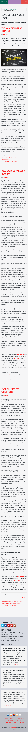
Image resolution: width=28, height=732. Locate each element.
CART (25, 2)
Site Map (22, 722)
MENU (5, 2)
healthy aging (15, 597)
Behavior (4, 157)
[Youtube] (11, 625)
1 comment (6, 161)
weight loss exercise (17, 375)
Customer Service (19, 718)
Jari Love (5, 34)
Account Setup (7, 722)
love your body (18, 599)
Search (15, 722)
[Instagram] (14, 625)
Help (11, 718)
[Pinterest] (8, 625)
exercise (10, 595)
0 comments (6, 379)
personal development (9, 10)
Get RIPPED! (20, 354)
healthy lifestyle (22, 597)
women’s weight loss (21, 377)
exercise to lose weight (17, 595)
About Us (18, 720)
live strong (12, 599)
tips (9, 159)
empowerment (5, 595)
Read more (13, 161)
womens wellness (12, 377)
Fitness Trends (9, 157)
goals (14, 157)
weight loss (10, 375)
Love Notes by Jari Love (11, 9)
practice (21, 374)
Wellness (23, 375)
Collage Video (13, 727)
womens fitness (5, 377)
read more (17, 664)
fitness (7, 597)
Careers (6, 718)
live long (8, 374)
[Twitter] (2, 625)
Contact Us (10, 720)
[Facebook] (5, 625)
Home (4, 9)
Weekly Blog (4, 375)
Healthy (10, 597)
